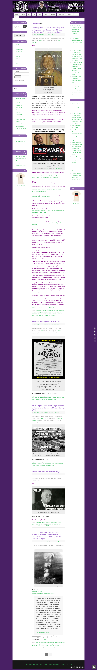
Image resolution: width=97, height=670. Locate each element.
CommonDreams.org (20, 119)
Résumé (69, 14)
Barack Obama (53, 310)
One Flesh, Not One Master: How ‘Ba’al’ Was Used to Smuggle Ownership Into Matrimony (77, 29)
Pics (34, 14)
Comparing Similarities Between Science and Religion (77, 138)
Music (39, 14)
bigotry (46, 396)
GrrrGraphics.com (20, 163)
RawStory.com (19, 114)
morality (37, 465)
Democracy (38, 522)
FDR (56, 396)
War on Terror (45, 315)
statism (43, 399)
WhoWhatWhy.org (20, 124)
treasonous (38, 315)
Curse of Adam (75, 36)
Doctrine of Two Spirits (77, 142)
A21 (17, 146)
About (23, 14)
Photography (61, 14)
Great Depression (42, 313)
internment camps (50, 463)
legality (33, 465)
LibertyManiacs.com (20, 156)
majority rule (59, 524)
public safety (35, 525)
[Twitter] (95, 338)
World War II (51, 315)
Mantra (51, 666)
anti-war (40, 310)
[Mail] (95, 328)
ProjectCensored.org (20, 102)
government (44, 397)
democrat (43, 522)
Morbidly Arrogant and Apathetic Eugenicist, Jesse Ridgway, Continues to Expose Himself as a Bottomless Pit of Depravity (77, 68)
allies (37, 310)
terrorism (34, 647)
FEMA (49, 522)
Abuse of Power (39, 462)
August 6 (49, 642)
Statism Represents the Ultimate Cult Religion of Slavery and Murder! (77, 131)
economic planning (36, 312)
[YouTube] (95, 335)
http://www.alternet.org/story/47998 (40, 196)
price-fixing (54, 313)
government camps (41, 463)
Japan (38, 645)
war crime (46, 647)
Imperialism (49, 313)
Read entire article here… (42, 632)
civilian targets (54, 642)
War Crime (43, 639)
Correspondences (53, 474)
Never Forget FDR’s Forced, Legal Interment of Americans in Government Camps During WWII (48, 408)
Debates (53, 34)
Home (16, 14)
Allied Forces (41, 642)
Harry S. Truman (56, 644)
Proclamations (19, 51)
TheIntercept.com (20, 126)
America (37, 396)
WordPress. (57, 666)
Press (76, 14)
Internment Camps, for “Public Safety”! (46, 472)
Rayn (35, 34)
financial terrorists (52, 312)
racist (44, 465)
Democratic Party (49, 644)
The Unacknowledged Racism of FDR (46, 322)
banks (43, 310)
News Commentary (55, 324)
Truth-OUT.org (19, 107)
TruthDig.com (19, 105)
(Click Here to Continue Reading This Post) (44, 307)
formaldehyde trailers (56, 522)
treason (33, 315)
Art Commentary (19, 49)
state (40, 399)
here (47, 168)
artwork (41, 40)
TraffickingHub (19, 143)
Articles (17, 44)
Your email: (16, 71)
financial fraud (44, 312)
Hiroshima (34, 645)
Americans (42, 396)
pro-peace (60, 313)
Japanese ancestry (56, 397)
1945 (37, 642)
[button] (94, 667)
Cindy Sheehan (60, 310)
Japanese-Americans (51, 524)
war (46, 399)
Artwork (53, 14)
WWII (55, 315)
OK (24, 26)
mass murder (56, 645)
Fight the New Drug (20, 141)
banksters (47, 310)
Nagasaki (62, 645)
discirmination (51, 396)
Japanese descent (59, 463)
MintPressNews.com (20, 117)
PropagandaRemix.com (21, 165)
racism (37, 399)
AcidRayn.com (40, 666)
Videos (45, 14)
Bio (29, 14)
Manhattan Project (48, 645)
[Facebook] (95, 331)
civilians (60, 642)
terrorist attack (40, 647)
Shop (16, 17)
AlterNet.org (18, 121)
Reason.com (18, 112)
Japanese (49, 397)
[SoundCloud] (95, 341)
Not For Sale (18, 139)
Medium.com (19, 109)
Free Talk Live (58, 168)
